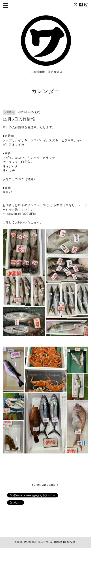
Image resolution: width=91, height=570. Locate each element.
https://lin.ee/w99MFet (19, 213)
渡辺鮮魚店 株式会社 (36, 541)
